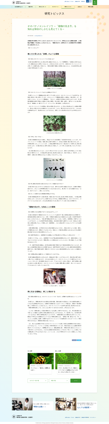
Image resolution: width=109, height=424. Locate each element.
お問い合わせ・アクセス (69, 1)
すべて (75, 380)
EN (87, 1)
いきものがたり (38, 35)
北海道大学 (77, 1)
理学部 (82, 1)
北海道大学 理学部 (84, 417)
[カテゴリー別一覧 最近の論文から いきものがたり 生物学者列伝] (38, 381)
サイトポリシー (93, 417)
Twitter (79, 340)
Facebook (74, 340)
